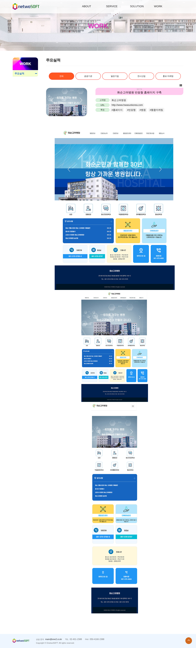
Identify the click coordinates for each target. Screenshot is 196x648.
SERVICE (111, 6)
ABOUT (86, 6)
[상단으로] (188, 640)
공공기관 (88, 76)
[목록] (180, 85)
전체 (61, 76)
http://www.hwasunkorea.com (127, 105)
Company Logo (26, 6)
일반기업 (115, 76)
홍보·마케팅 (168, 76)
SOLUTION (137, 6)
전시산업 (141, 76)
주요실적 (19, 73)
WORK (158, 6)
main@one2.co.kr (53, 639)
